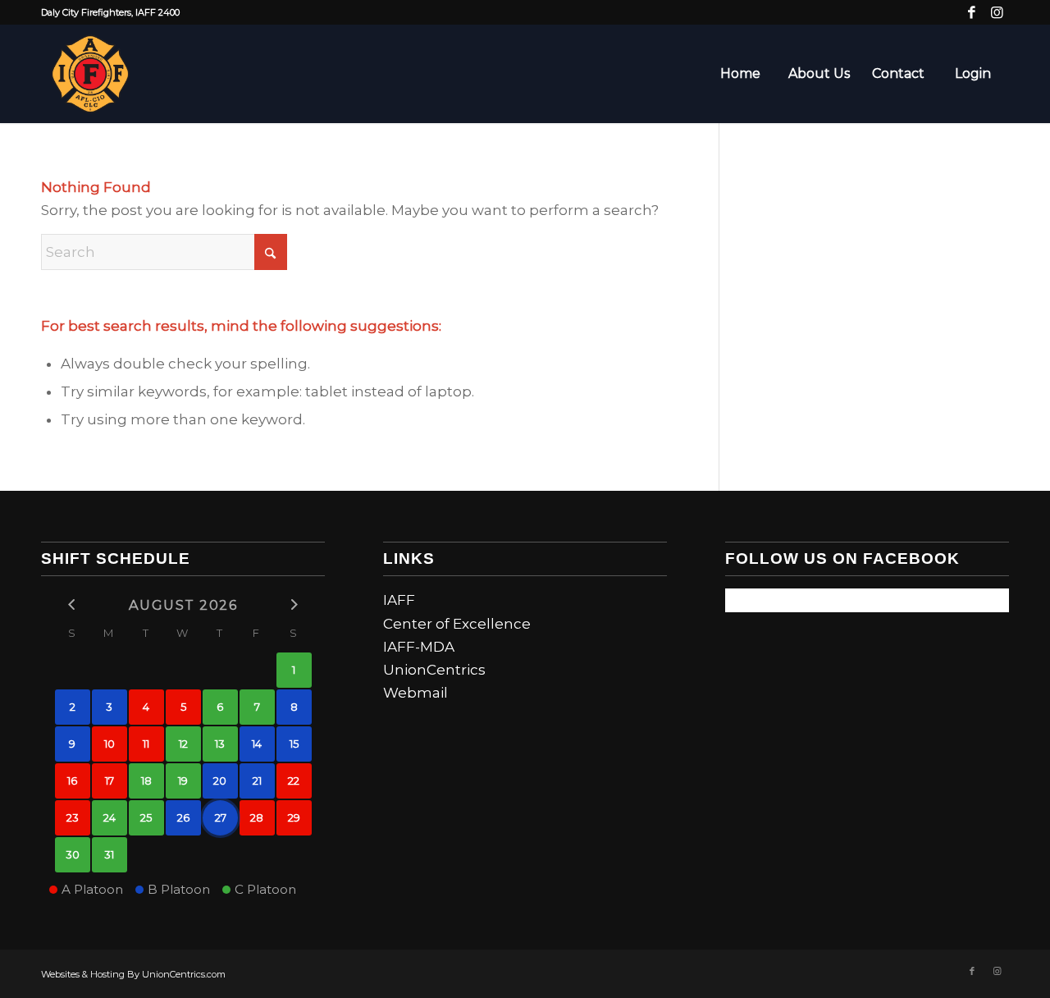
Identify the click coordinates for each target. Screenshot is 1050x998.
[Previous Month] (72, 604)
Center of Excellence (457, 624)
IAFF (399, 600)
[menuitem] (740, 74)
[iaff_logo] (90, 74)
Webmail (415, 692)
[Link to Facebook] (972, 12)
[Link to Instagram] (996, 12)
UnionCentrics (434, 670)
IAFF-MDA (418, 647)
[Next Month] (294, 604)
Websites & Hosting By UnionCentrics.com (133, 974)
